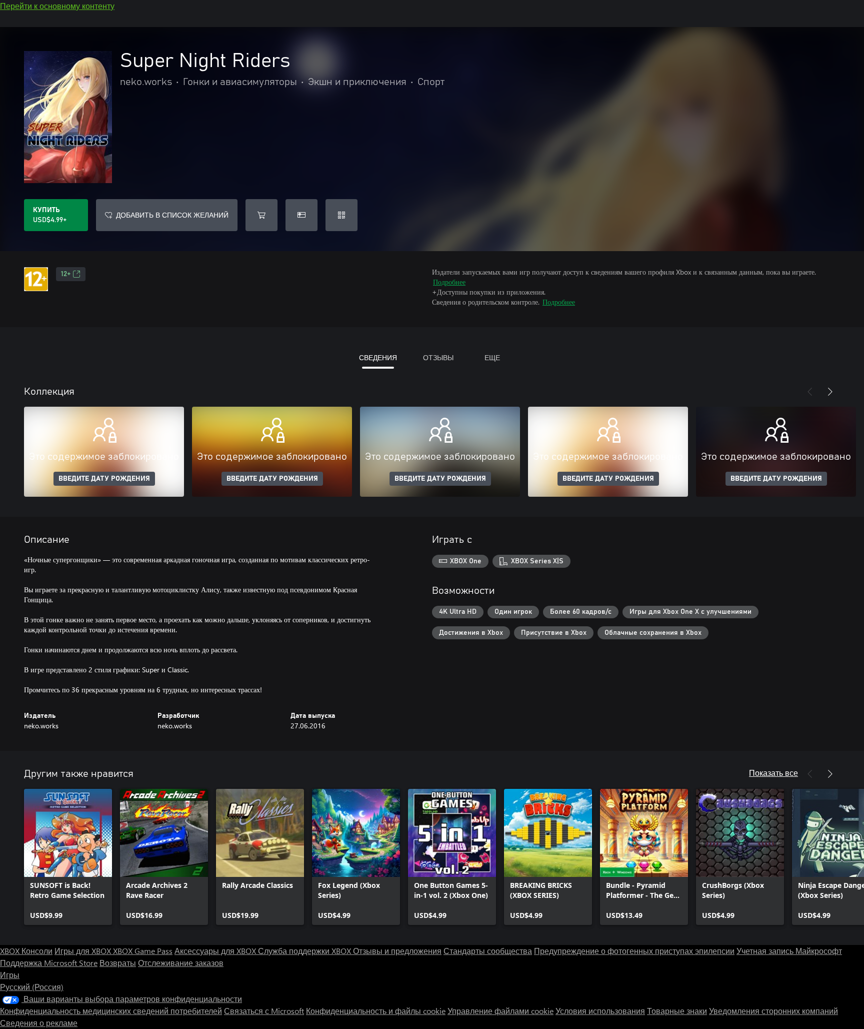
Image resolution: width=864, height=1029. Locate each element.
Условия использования (600, 1010)
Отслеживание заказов (181, 962)
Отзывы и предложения (397, 950)
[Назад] (810, 392)
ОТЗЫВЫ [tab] (438, 357)
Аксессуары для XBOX (216, 950)
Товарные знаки (677, 1010)
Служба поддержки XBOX (305, 950)
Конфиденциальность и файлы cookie (376, 1010)
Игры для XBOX (83, 950)
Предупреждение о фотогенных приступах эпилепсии (634, 950)
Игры (10, 974)
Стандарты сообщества (488, 950)
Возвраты (118, 962)
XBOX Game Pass (142, 950)
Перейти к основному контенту (57, 6)
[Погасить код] (342, 215)
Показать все (773, 772)
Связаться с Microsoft (264, 1010)
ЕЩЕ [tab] (492, 357)
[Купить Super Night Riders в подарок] (302, 215)
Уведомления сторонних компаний (773, 1010)
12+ (65, 274)
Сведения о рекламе (39, 1022)
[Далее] (830, 392)
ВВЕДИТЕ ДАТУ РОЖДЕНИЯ (104, 478)
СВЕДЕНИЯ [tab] (378, 357)
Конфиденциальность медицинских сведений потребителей (111, 1010)
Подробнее (449, 282)
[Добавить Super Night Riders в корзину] (262, 215)
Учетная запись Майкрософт (789, 950)
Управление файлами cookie (501, 1010)
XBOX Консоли (26, 950)
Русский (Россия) (32, 986)
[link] (68, 857)
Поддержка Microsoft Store (49, 962)
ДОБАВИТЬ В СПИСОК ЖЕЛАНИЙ (172, 215)
